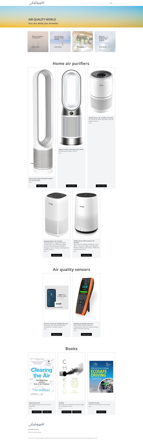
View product (42, 186)
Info (111, 3)
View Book (47, 412)
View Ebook (36, 412)
